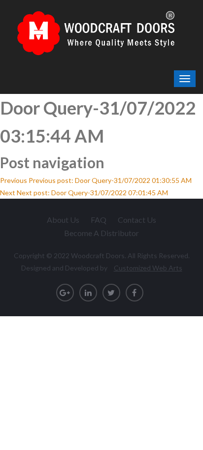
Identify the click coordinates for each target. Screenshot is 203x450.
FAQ (98, 219)
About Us (63, 219)
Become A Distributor (101, 233)
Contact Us (137, 219)
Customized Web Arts (148, 268)
